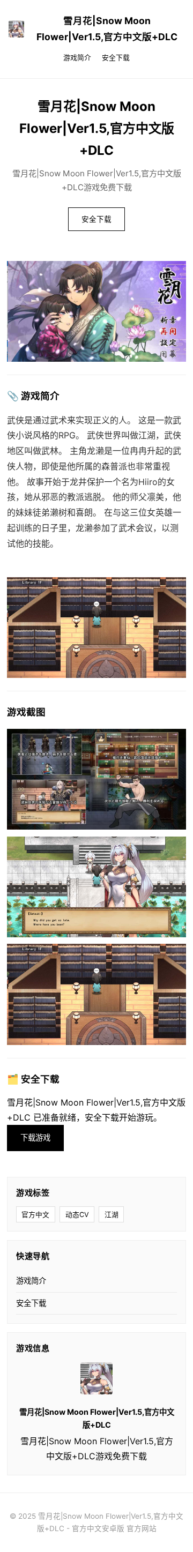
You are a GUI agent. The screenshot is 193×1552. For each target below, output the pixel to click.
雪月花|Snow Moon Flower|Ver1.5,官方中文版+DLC (106, 28)
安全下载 (116, 58)
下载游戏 (35, 1137)
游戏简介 (77, 58)
